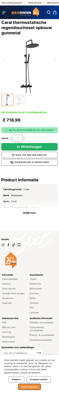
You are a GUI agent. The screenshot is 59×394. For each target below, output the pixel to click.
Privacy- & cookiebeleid (42, 335)
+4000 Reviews (33, 3)
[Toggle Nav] (4, 13)
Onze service (9, 288)
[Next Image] (55, 59)
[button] (7, 100)
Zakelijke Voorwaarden (41, 322)
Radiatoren (35, 283)
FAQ (4, 322)
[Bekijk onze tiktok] (13, 245)
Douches (34, 293)
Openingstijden (10, 279)
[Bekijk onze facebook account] (8, 245)
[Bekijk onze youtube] (19, 245)
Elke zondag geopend (11, 3)
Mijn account (9, 327)
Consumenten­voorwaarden (37, 329)
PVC (32, 307)
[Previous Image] (4, 59)
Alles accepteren (29, 387)
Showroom (7, 298)
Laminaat (34, 312)
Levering (6, 332)
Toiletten (34, 303)
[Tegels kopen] (25, 13)
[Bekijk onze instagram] (3, 245)
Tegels (33, 279)
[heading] (29, 180)
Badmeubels (36, 288)
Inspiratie (7, 303)
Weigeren (16, 379)
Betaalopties (8, 336)
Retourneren (8, 341)
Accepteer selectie (38, 379)
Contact (6, 283)
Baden (33, 298)
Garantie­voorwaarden (41, 340)
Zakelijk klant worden (13, 293)
